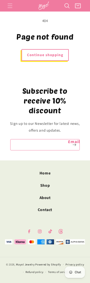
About (45, 198)
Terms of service (58, 272)
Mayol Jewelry (25, 264)
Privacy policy (75, 264)
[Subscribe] (74, 145)
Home (45, 173)
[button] (10, 5)
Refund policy (34, 272)
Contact (45, 210)
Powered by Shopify (48, 264)
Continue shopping (45, 55)
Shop (45, 185)
